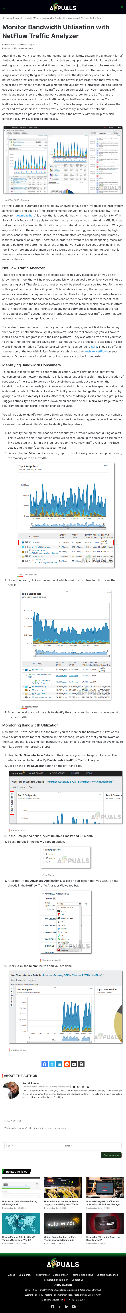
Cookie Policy (60, 1274)
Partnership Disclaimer (55, 1279)
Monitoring (39, 18)
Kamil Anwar (9, 44)
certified (14, 48)
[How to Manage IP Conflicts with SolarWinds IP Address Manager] (105, 1187)
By (3, 44)
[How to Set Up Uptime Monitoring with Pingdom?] (21, 1187)
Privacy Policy (42, 1274)
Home (7, 18)
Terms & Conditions (82, 1274)
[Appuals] (63, 7)
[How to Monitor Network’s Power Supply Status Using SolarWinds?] (63, 1187)
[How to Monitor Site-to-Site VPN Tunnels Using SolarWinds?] (21, 1223)
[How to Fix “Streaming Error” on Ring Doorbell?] (105, 1223)
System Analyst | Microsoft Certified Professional (45, 1086)
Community (24, 1274)
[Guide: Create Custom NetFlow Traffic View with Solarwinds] (63, 1223)
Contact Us (77, 1279)
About (11, 1274)
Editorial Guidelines (107, 1274)
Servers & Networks (22, 18)
